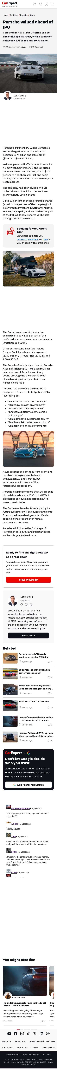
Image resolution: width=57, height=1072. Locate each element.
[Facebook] (15, 1033)
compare (33, 239)
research (22, 239)
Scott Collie (19, 95)
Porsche (24, 15)
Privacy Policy (12, 1054)
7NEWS (34, 1047)
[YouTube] (9, 1033)
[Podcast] (48, 1033)
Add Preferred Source (30, 784)
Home (5, 15)
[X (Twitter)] (35, 1033)
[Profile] (46, 4)
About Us (6, 1041)
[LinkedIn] (41, 1033)
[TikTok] (28, 1033)
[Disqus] (28, 840)
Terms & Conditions (30, 1054)
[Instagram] (22, 1033)
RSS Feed (46, 1054)
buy (46, 239)
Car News (14, 15)
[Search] (41, 4)
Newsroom (20, 1041)
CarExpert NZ (48, 1047)
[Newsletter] (35, 4)
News (32, 15)
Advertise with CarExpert (42, 1041)
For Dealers (8, 1047)
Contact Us (22, 1047)
